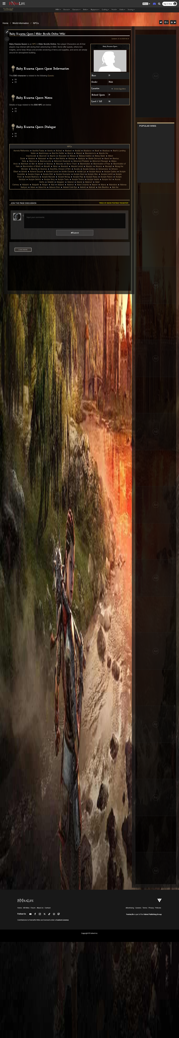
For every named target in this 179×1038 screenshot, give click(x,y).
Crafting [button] (105, 10)
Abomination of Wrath (32, 166)
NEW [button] (57, 10)
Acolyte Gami (79, 174)
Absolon (89, 166)
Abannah (43, 155)
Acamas (43, 169)
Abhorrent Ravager (100, 161)
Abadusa (106, 150)
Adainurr (88, 182)
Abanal (79, 153)
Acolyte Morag (64, 176)
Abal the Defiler (58, 153)
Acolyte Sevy (49, 179)
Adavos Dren (54, 187)
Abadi (97, 150)
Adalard (61, 184)
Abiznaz (49, 163)
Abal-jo (70, 153)
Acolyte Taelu (63, 179)
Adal (53, 184)
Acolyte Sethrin (35, 179)
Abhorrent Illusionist (62, 161)
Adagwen (60, 182)
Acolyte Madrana (32, 176)
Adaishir (25, 184)
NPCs (36, 23)
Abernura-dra (45, 161)
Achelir (24, 171)
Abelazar (81, 158)
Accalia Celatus (89, 169)
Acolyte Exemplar (63, 174)
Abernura (33, 161)
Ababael (68, 150)
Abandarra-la (90, 153)
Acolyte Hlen (93, 174)
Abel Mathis (60, 158)
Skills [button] (85, 10)
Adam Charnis (83, 184)
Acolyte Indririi (107, 174)
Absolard (64, 166)
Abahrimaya (44, 153)
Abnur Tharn (71, 163)
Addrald (92, 187)
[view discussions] (160, 22)
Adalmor (70, 184)
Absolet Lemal (77, 166)
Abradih (47, 166)
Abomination (85, 163)
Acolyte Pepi (78, 176)
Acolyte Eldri (48, 174)
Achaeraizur (103, 169)
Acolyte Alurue (95, 171)
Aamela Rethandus (21, 150)
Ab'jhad (59, 150)
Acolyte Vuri (107, 179)
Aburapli (108, 166)
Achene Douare (36, 171)
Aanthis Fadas (38, 150)
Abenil (106, 158)
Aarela (50, 150)
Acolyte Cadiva (110, 171)
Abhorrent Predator (81, 161)
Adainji (79, 182)
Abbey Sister (100, 155)
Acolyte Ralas (91, 176)
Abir (33, 163)
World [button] (114, 10)
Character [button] (75, 10)
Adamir (95, 184)
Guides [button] (122, 10)
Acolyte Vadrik (93, 179)
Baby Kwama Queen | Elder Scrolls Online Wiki (37, 34)
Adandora (113, 184)
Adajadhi (35, 184)
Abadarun (87, 150)
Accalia (77, 169)
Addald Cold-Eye (70, 187)
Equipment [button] (94, 10)
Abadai (77, 150)
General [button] (66, 10)
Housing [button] (130, 10)
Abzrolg (34, 169)
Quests (51, 75)
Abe (51, 158)
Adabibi (50, 182)
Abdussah (42, 158)
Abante (53, 155)
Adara (32, 187)
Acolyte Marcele (48, 176)
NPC (34, 44)
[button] (146, 4)
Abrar (55, 166)
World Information (20, 23)
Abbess (73, 155)
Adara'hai (42, 187)
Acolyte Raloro (107, 176)
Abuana (99, 166)
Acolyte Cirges (34, 174)
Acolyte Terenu (78, 179)
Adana (103, 184)
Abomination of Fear (101, 163)
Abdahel (31, 158)
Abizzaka (59, 163)
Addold (83, 187)
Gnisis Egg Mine (120, 89)
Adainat (70, 182)
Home (5, 23)
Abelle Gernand (94, 158)
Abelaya (71, 158)
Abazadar (63, 155)
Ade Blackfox (103, 187)
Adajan (45, 184)
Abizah (40, 163)
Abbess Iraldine (85, 155)
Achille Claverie (67, 171)
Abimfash (24, 163)
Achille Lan (81, 171)
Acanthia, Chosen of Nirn (60, 169)
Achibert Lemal (52, 171)
